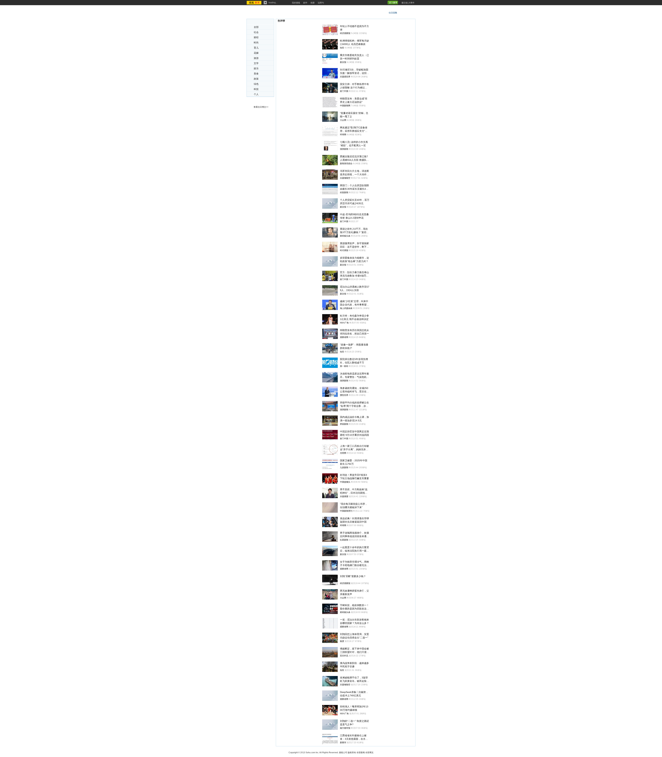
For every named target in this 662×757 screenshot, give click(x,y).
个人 (256, 94)
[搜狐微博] (399, 1)
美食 (256, 73)
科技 (256, 89)
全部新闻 (361, 752)
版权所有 (352, 752)
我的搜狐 (296, 3)
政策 (256, 79)
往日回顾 (393, 13)
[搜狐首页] (254, 2)
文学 (256, 63)
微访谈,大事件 (408, 3)
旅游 (256, 58)
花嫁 (256, 53)
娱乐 (256, 68)
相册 (312, 3)
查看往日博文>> (261, 107)
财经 (256, 37)
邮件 (305, 3)
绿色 (256, 84)
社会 (256, 32)
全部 (256, 27)
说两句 (321, 3)
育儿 (256, 48)
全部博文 (369, 752)
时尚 (256, 42)
